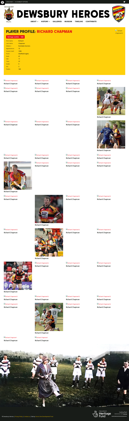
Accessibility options (21, 2)
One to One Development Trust (44, 416)
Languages (9, 2)
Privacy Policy (19, 416)
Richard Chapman (10, 83)
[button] (2, 2)
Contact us (27, 416)
